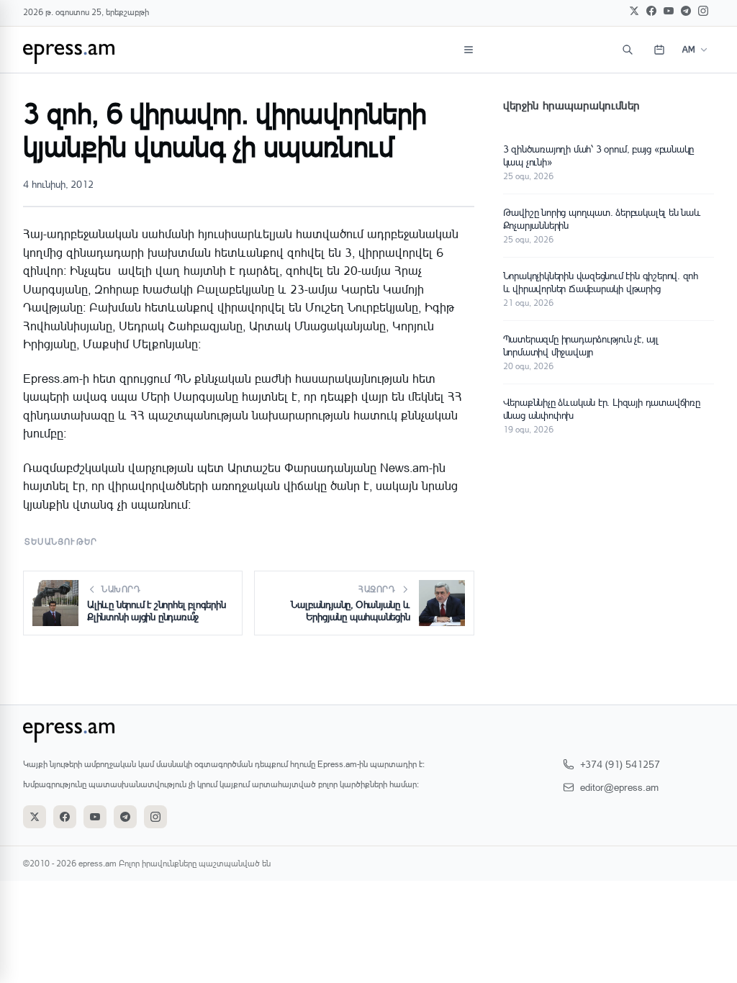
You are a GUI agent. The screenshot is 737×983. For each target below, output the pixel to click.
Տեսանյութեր (60, 541)
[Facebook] (651, 11)
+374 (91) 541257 (620, 764)
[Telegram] (686, 11)
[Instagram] (703, 11)
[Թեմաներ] (468, 49)
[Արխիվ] (659, 49)
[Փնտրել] (627, 49)
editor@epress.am (619, 787)
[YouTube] (669, 11)
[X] (634, 11)
